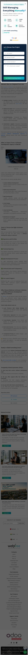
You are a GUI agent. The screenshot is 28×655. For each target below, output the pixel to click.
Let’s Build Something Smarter (13, 78)
